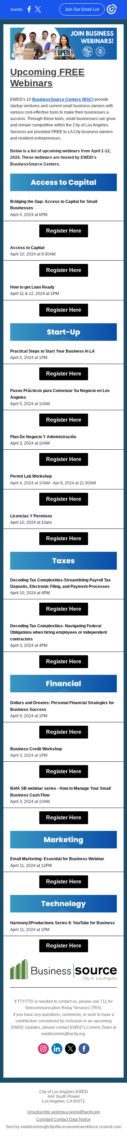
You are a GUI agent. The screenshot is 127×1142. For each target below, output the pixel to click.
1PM (54, 293)
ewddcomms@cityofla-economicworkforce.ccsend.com (71, 1126)
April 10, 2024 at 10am (31, 522)
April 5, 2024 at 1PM (28, 357)
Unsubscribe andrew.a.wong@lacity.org (63, 1112)
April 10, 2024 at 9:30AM (33, 254)
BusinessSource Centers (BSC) (62, 99)
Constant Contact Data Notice (63, 1119)
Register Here (63, 231)
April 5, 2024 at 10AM (30, 403)
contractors (21, 639)
